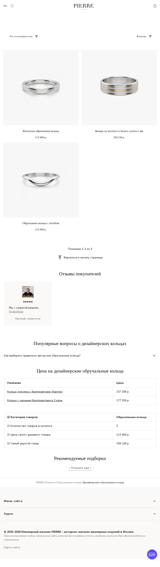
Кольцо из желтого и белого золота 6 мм (119, 131)
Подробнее (16, 311)
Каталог (50, 482)
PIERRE (40, 482)
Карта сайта (12, 547)
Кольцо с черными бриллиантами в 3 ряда (34, 400)
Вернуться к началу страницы (83, 257)
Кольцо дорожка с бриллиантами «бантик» (35, 392)
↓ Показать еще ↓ (80, 467)
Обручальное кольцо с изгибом (40, 223)
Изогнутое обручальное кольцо (41, 131)
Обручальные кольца (69, 482)
